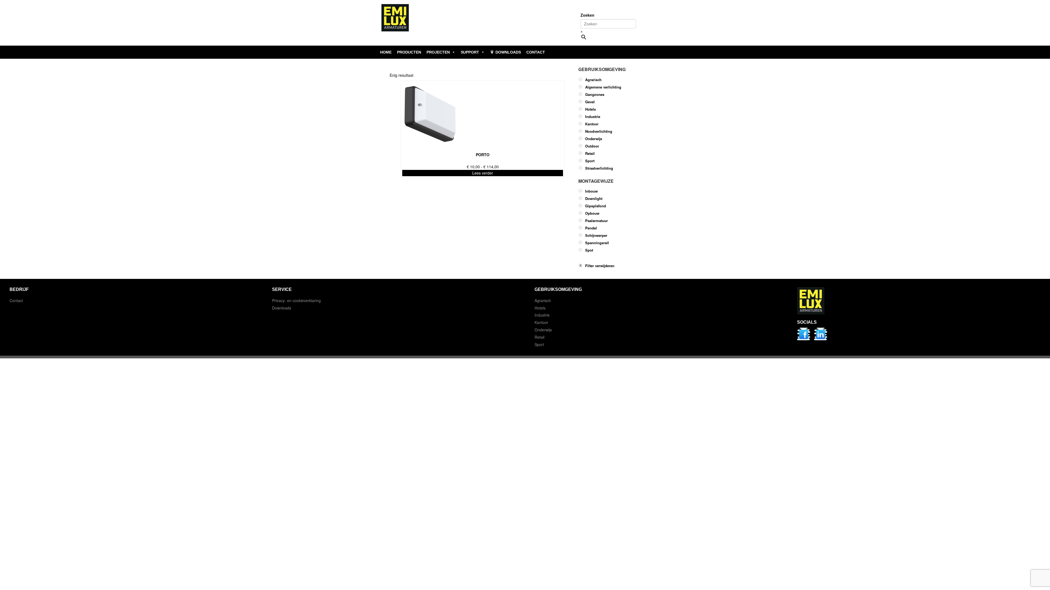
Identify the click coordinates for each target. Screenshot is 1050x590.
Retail (590, 153)
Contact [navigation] (535, 52)
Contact (16, 300)
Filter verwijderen (599, 265)
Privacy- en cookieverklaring (296, 300)
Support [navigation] (470, 52)
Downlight (593, 198)
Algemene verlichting (603, 87)
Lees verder (482, 173)
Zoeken (587, 15)
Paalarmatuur (596, 220)
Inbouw (591, 191)
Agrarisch (593, 79)
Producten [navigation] (409, 52)
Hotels (590, 109)
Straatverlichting (599, 168)
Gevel (590, 101)
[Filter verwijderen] (619, 257)
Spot (589, 250)
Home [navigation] (386, 52)
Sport (589, 160)
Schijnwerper (596, 235)
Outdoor (592, 146)
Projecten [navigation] (438, 52)
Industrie (592, 116)
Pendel (591, 228)
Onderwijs (593, 138)
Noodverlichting (598, 131)
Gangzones (594, 94)
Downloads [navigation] (508, 52)
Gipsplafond (595, 205)
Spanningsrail (597, 242)
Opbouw (592, 213)
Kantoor (592, 124)
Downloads (281, 308)
